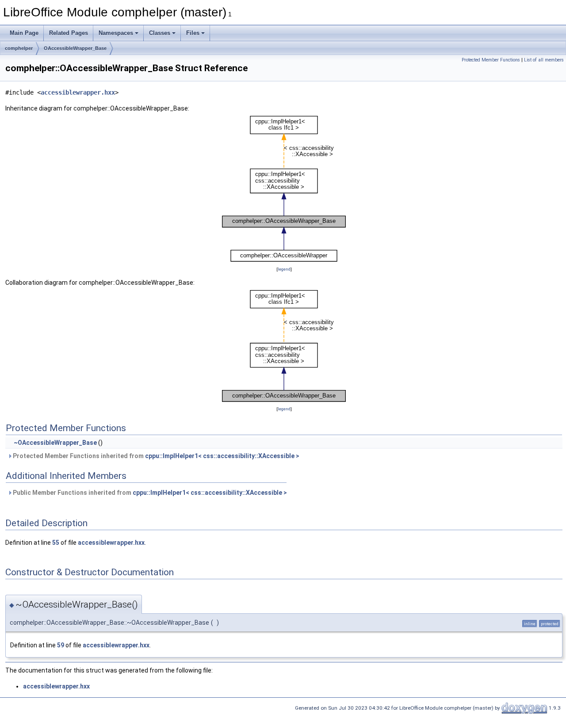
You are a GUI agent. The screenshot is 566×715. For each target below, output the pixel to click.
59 (60, 645)
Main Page (24, 33)
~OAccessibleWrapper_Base (55, 442)
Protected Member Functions (491, 60)
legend (284, 269)
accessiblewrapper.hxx (78, 92)
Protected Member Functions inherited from (155, 455)
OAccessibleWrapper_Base (75, 48)
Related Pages (68, 33)
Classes (159, 33)
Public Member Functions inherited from (149, 492)
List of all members (544, 60)
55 (55, 542)
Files (192, 33)
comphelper (19, 48)
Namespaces (116, 33)
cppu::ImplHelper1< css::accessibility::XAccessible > (222, 455)
